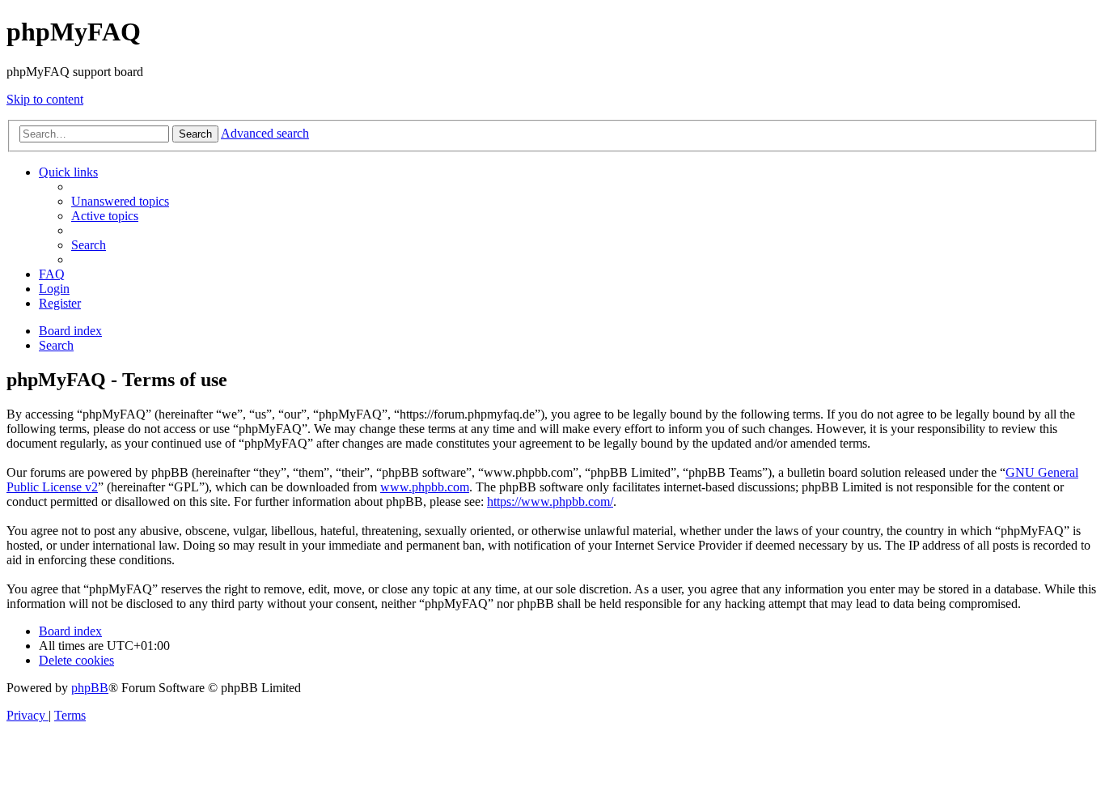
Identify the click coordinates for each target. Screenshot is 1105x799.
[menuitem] (120, 201)
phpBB (89, 688)
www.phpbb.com (424, 487)
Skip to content (44, 99)
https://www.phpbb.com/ (550, 501)
